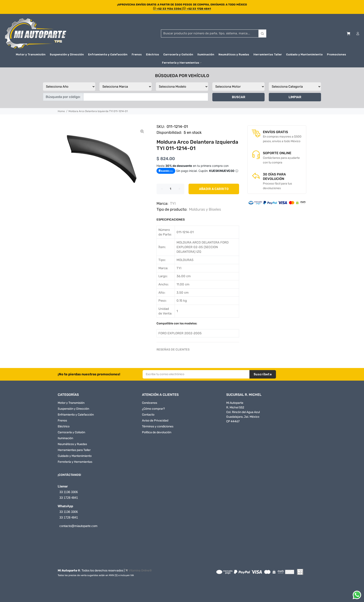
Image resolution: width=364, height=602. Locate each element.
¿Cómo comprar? (153, 409)
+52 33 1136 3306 (169, 8)
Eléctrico (64, 426)
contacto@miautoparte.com (78, 526)
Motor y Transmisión (71, 403)
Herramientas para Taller (74, 450)
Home (61, 111)
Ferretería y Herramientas (75, 462)
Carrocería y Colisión (71, 432)
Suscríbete (263, 374)
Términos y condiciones (157, 426)
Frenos (62, 420)
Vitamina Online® (140, 570)
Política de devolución (156, 432)
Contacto (148, 414)
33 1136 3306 (68, 492)
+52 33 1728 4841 (198, 8)
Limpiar (295, 97)
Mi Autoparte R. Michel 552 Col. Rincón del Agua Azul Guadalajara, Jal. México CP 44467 (243, 412)
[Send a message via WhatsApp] (357, 595)
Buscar (238, 97)
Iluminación (65, 438)
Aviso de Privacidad (155, 420)
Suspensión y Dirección (73, 409)
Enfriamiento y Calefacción (76, 414)
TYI (173, 203)
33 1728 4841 (68, 497)
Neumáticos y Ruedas (72, 444)
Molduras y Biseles (205, 209)
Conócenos (149, 403)
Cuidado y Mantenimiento (75, 456)
